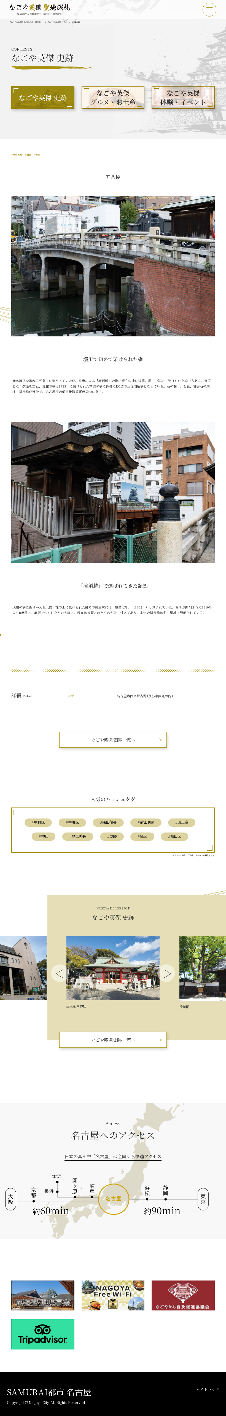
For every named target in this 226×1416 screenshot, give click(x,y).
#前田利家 (146, 822)
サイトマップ (208, 1389)
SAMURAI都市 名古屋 (49, 1392)
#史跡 (37, 154)
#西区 (28, 154)
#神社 (43, 836)
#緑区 (142, 836)
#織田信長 (108, 822)
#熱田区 (174, 836)
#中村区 (38, 822)
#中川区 (72, 822)
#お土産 (181, 822)
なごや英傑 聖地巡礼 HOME (26, 22)
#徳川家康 (17, 154)
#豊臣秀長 (77, 836)
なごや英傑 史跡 (57, 22)
